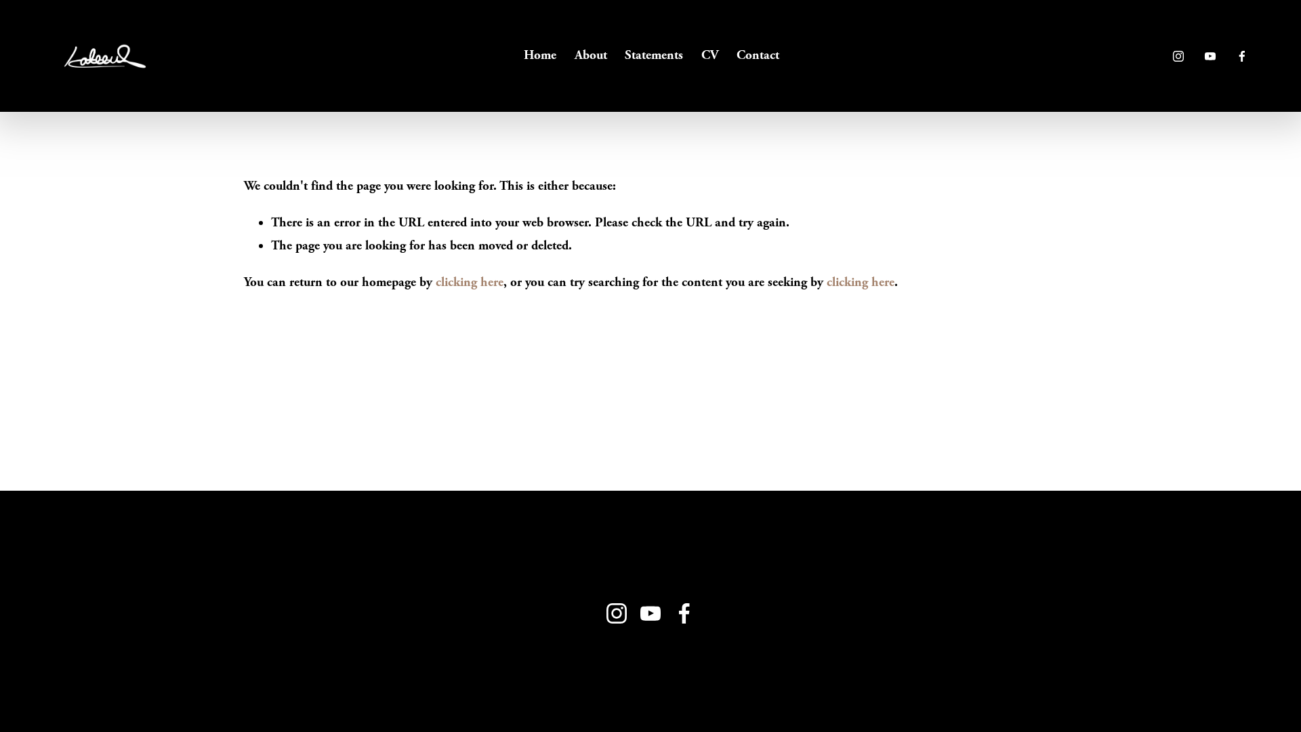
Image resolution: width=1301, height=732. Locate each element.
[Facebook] (1242, 56)
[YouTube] (1210, 56)
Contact (758, 55)
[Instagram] (1178, 56)
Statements (654, 55)
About (591, 55)
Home (540, 55)
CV (709, 55)
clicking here (469, 282)
